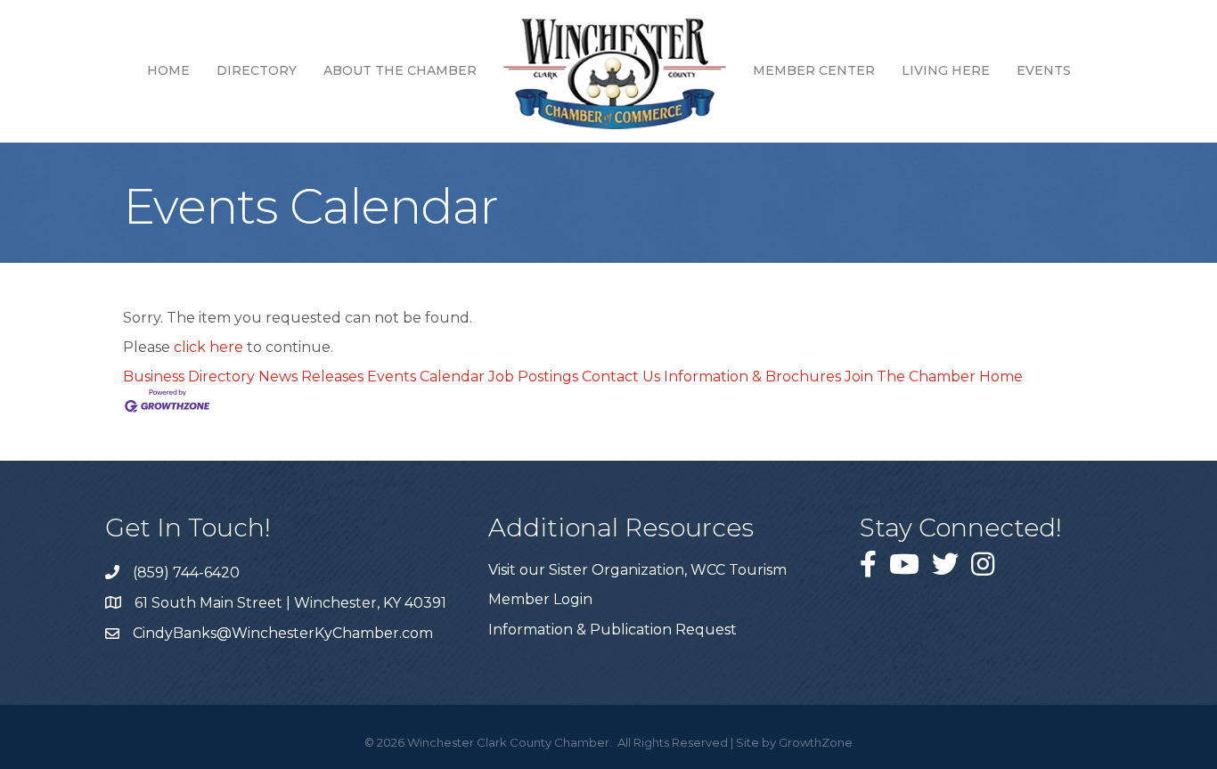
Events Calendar (426, 376)
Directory (256, 70)
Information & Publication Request (612, 629)
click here (208, 347)
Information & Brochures (752, 376)
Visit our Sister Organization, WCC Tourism (637, 569)
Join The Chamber (910, 376)
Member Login (540, 599)
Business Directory (189, 376)
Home (168, 70)
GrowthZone (816, 742)
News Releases (310, 376)
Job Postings (533, 376)
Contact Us (621, 376)
